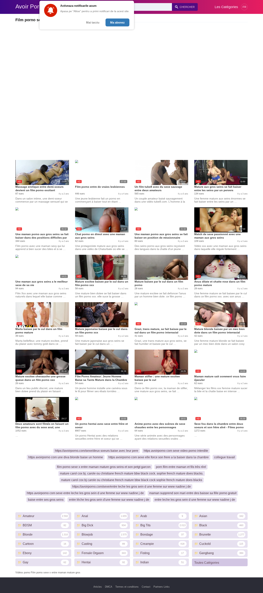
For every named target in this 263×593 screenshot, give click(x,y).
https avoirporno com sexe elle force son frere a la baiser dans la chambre (158, 457)
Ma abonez (117, 22)
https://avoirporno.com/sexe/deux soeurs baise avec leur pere (96, 450)
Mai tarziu (92, 22)
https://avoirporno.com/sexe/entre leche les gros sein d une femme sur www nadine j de (131, 486)
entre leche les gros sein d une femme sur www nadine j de (195, 499)
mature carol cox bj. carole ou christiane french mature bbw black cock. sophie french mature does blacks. (131, 473)
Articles (97, 586)
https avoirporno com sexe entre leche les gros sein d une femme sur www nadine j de (85, 493)
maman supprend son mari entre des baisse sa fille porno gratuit (192, 493)
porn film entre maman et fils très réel (181, 467)
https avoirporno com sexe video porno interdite (176, 450)
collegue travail (224, 457)
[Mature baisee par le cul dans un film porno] (161, 267)
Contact (146, 586)
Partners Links (161, 586)
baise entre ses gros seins (46, 499)
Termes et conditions (127, 586)
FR (244, 6)
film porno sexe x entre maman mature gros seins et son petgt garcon (104, 467)
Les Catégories (226, 7)
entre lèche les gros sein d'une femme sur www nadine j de (109, 499)
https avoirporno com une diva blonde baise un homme (65, 457)
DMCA (108, 586)
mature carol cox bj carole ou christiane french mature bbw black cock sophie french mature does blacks (131, 480)
